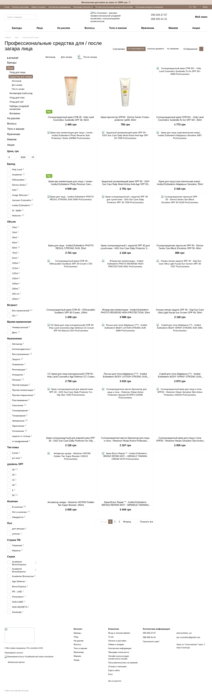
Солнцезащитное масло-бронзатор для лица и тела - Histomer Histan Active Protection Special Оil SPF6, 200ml (125, 441)
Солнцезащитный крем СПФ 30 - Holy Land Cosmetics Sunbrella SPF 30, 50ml (71, 118)
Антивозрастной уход (20, 93)
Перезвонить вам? (151, 642)
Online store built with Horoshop (17, 691)
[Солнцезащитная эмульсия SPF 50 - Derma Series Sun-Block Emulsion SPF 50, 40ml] (180, 218)
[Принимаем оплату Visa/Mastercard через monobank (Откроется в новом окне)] (29, 657)
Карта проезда (183, 648)
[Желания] (183, 17)
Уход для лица (17, 72)
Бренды (17, 28)
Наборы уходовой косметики (19, 108)
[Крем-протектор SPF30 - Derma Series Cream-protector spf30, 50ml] (125, 90)
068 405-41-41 (159, 19)
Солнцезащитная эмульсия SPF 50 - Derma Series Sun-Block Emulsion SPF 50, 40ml (179, 247)
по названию (173, 48)
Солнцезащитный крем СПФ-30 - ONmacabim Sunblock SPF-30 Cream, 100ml (70, 311)
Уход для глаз (17, 97)
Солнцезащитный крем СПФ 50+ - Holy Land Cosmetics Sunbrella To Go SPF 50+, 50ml (179, 118)
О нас (7, 7)
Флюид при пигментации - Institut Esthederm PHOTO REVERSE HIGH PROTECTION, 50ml (125, 311)
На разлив (63, 28)
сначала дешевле (155, 48)
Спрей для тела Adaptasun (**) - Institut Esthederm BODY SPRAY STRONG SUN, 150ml (180, 376)
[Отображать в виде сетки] (201, 49)
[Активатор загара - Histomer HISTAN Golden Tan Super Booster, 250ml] (71, 475)
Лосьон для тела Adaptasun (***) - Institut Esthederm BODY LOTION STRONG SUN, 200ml (125, 376)
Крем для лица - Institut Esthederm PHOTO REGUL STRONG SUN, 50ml (71, 247)
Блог (110, 674)
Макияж (173, 28)
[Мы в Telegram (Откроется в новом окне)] (184, 7)
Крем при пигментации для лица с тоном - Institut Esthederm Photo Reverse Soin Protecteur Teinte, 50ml (70, 184)
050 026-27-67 (159, 15)
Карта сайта (114, 670)
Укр (190, 7)
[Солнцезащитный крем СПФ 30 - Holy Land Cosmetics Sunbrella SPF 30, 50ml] (71, 90)
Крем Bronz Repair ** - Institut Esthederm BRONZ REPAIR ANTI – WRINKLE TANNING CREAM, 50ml (125, 505)
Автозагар (16, 81)
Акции (196, 28)
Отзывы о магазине (117, 666)
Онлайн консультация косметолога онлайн (114, 7)
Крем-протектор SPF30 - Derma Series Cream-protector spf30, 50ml (125, 118)
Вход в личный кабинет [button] (119, 633)
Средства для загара (20, 76)
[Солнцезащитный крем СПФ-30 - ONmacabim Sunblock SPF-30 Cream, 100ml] (71, 282)
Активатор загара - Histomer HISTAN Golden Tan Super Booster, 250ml (70, 503)
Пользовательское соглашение (149, 7)
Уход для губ (16, 101)
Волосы (90, 28)
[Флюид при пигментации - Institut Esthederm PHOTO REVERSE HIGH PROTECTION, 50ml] (125, 282)
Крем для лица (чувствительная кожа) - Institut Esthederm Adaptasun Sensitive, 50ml (180, 182)
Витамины (14, 113)
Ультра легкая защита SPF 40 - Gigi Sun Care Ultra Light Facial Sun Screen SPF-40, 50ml (180, 311)
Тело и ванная (118, 28)
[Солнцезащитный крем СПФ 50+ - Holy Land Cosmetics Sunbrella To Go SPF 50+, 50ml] (180, 90)
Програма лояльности (83, 7)
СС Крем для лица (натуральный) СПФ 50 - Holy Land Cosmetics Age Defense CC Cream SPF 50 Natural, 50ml (70, 376)
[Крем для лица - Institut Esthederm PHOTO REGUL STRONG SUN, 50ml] (71, 218)
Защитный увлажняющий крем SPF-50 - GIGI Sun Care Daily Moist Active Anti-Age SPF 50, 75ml (125, 184)
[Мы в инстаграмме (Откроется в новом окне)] (181, 7)
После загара (18, 89)
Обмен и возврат (38, 7)
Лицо (39, 28)
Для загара (17, 85)
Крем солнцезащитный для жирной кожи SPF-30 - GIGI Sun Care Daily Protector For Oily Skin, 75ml (70, 441)
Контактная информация (60, 7)
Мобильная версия (16, 662)
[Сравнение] (175, 17)
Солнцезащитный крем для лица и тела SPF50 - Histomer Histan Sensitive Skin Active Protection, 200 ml (179, 441)
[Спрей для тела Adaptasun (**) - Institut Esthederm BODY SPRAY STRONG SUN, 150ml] (180, 347)
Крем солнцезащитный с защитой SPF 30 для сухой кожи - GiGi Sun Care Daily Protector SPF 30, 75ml (125, 248)
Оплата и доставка (20, 7)
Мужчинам (147, 28)
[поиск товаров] (34, 17)
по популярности (136, 48)
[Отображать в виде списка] (205, 49)
